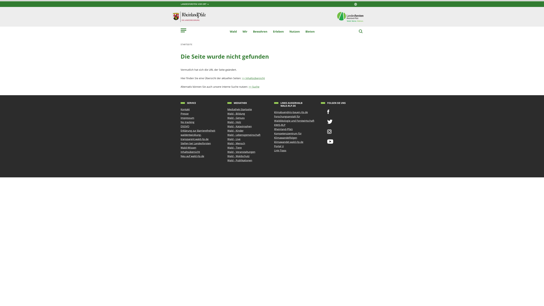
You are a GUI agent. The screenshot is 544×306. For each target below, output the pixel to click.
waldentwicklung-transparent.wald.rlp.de (195, 137)
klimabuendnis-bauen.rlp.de (291, 112)
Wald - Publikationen (239, 160)
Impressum (187, 118)
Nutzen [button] (294, 31)
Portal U (279, 146)
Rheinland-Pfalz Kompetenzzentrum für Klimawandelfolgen (288, 133)
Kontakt (185, 109)
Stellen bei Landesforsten (196, 143)
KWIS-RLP (279, 125)
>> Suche (254, 86)
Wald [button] (233, 31)
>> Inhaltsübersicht (253, 78)
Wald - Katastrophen (239, 126)
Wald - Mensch (236, 143)
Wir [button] (245, 31)
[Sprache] (355, 4)
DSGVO (185, 126)
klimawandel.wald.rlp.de (288, 142)
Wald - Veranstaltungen (241, 152)
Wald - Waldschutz (238, 156)
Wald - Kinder (235, 130)
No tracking (187, 122)
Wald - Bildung (236, 113)
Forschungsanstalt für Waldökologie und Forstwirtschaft (294, 118)
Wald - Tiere (234, 147)
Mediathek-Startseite (239, 109)
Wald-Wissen (188, 147)
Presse (185, 113)
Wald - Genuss (236, 118)
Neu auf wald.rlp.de (192, 156)
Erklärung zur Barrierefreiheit (198, 130)
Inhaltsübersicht (190, 152)
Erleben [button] (278, 31)
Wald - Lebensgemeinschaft (243, 135)
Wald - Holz (234, 122)
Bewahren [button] (260, 31)
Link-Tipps (280, 150)
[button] (183, 30)
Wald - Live (233, 139)
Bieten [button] (310, 31)
